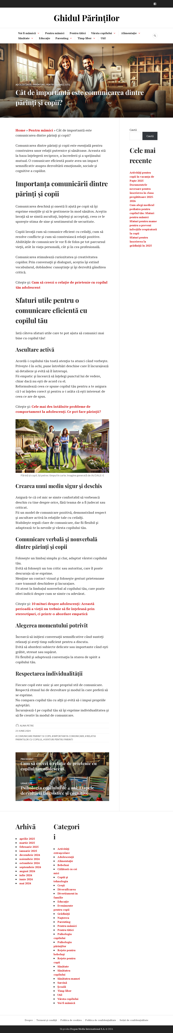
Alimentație (129, 33)
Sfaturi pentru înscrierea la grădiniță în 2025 (141, 241)
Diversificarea (66, 889)
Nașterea (63, 918)
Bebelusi (63, 865)
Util (103, 38)
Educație (44, 38)
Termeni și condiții (46, 1020)
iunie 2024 (26, 879)
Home (20, 130)
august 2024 (27, 871)
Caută (133, 130)
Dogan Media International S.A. (87, 1028)
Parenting (61, 38)
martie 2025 (27, 843)
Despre (29, 1020)
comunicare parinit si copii (34, 736)
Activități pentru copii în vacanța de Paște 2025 (142, 177)
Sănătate (24, 38)
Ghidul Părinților (86, 17)
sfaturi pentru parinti (59, 739)
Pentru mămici (54, 33)
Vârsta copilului (101, 33)
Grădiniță (63, 914)
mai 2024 (25, 883)
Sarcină (62, 983)
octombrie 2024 (29, 863)
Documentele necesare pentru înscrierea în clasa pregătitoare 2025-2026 (142, 193)
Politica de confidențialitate (100, 1020)
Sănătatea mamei (68, 978)
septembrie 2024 (30, 867)
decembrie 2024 (29, 855)
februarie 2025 (29, 847)
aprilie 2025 (27, 839)
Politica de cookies (71, 1020)
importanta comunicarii (68, 736)
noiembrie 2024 (29, 859)
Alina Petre (27, 725)
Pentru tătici (78, 33)
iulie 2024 (25, 875)
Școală (61, 987)
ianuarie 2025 (28, 851)
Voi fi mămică (27, 33)
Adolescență (24, 84)
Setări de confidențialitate (134, 1020)
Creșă (61, 885)
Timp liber (85, 38)
